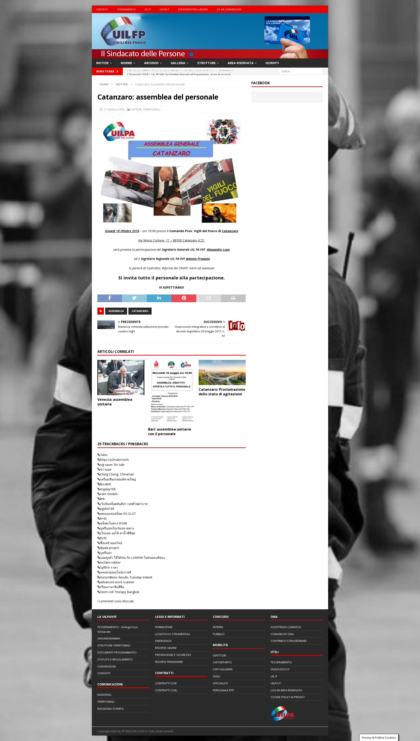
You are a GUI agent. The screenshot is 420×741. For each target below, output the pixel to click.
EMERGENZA (163, 641)
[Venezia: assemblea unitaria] (120, 377)
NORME (126, 63)
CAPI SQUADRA (223, 669)
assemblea (116, 311)
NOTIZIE (102, 63)
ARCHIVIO (151, 63)
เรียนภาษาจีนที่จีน (112, 587)
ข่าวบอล (106, 469)
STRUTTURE (206, 63)
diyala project (109, 548)
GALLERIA (178, 63)
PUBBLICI (218, 634)
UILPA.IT (164, 9)
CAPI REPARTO (222, 662)
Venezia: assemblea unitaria (114, 401)
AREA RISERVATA (241, 63)
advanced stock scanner (117, 582)
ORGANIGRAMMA (108, 638)
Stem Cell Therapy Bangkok (119, 592)
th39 (103, 538)
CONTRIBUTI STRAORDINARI (288, 641)
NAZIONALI (104, 695)
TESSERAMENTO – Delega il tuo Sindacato (117, 629)
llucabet (105, 484)
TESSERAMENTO (126, 9)
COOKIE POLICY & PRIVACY (288, 697)
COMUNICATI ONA (282, 634)
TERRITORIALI (151, 109)
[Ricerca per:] (301, 71)
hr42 (103, 518)
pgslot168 (107, 508)
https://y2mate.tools (114, 459)
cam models (109, 494)
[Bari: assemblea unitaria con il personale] (171, 392)
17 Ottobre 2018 (113, 109)
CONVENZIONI (106, 666)
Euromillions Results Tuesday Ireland (126, 577)
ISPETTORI (219, 655)
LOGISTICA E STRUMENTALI (172, 634)
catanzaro (140, 311)
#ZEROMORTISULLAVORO (193, 9)
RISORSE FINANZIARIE (169, 662)
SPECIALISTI (220, 683)
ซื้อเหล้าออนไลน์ (111, 543)
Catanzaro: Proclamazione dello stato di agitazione (222, 391)
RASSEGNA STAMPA (110, 709)
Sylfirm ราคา (109, 567)
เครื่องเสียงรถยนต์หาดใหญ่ (118, 479)
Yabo (103, 455)
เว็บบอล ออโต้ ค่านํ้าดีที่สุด (117, 533)
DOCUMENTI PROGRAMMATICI (116, 652)
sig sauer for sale (112, 464)
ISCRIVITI (272, 63)
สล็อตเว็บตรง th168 (113, 523)
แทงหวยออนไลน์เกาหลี (115, 572)
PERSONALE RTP (223, 690)
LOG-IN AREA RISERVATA (286, 690)
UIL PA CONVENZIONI (229, 9)
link (102, 499)
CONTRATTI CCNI (166, 683)
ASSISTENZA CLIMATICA (286, 627)
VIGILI (216, 676)
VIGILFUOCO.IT (280, 669)
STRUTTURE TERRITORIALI (113, 645)
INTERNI (218, 627)
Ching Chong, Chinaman (117, 474)
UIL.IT (147, 9)
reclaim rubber (110, 562)
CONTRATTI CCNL (166, 690)
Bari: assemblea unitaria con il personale (169, 431)
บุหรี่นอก (106, 553)
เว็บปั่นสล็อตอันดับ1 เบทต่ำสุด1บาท (123, 504)
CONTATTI (102, 9)
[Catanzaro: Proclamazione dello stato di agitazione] (222, 372)
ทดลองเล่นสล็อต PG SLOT (118, 514)
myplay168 (108, 489)
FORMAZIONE (164, 627)
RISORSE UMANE (166, 648)
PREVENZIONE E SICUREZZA (173, 655)
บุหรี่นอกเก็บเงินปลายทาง (117, 528)
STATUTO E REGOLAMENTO (115, 659)
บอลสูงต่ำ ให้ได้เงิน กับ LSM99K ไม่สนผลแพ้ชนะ (132, 557)
